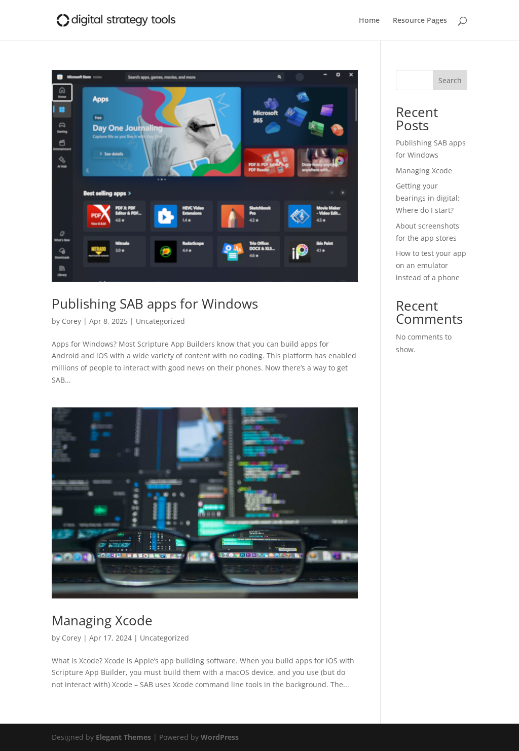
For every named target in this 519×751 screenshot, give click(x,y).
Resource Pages (420, 21)
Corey (71, 321)
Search (450, 80)
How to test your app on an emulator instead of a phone (431, 265)
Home (369, 21)
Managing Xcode (102, 620)
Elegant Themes (123, 737)
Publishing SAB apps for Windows (155, 303)
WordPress (220, 737)
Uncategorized (160, 321)
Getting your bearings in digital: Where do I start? (428, 198)
